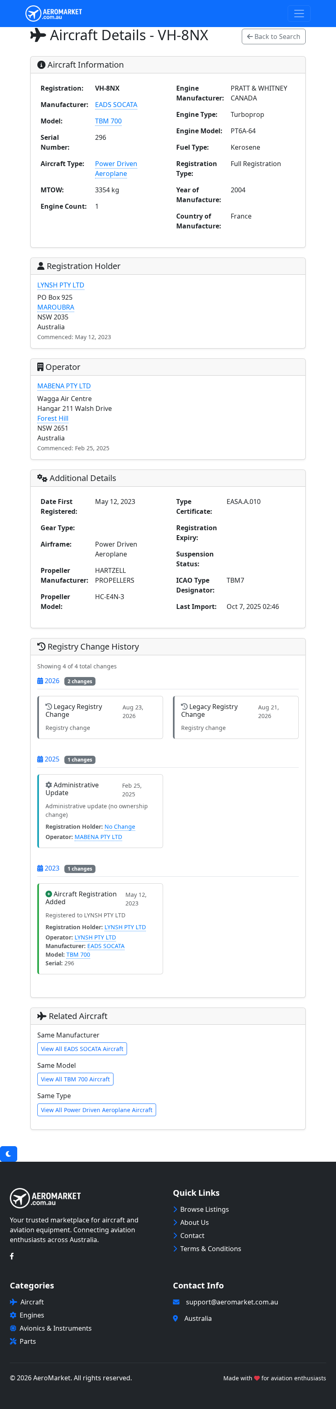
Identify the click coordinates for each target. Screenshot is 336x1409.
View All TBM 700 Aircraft (75, 1079)
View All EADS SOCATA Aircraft (82, 1049)
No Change (119, 826)
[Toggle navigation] (299, 13)
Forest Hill (52, 418)
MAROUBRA (55, 307)
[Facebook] (12, 1256)
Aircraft (32, 1301)
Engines (32, 1315)
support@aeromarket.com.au (232, 1301)
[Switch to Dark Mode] (8, 1154)
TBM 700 (108, 120)
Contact (192, 1235)
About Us (194, 1222)
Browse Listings (204, 1209)
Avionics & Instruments (56, 1328)
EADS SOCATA (116, 104)
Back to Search (276, 36)
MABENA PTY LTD (64, 385)
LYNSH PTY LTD (60, 285)
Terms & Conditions (210, 1248)
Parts (28, 1341)
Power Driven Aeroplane (116, 168)
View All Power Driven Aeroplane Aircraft (96, 1110)
